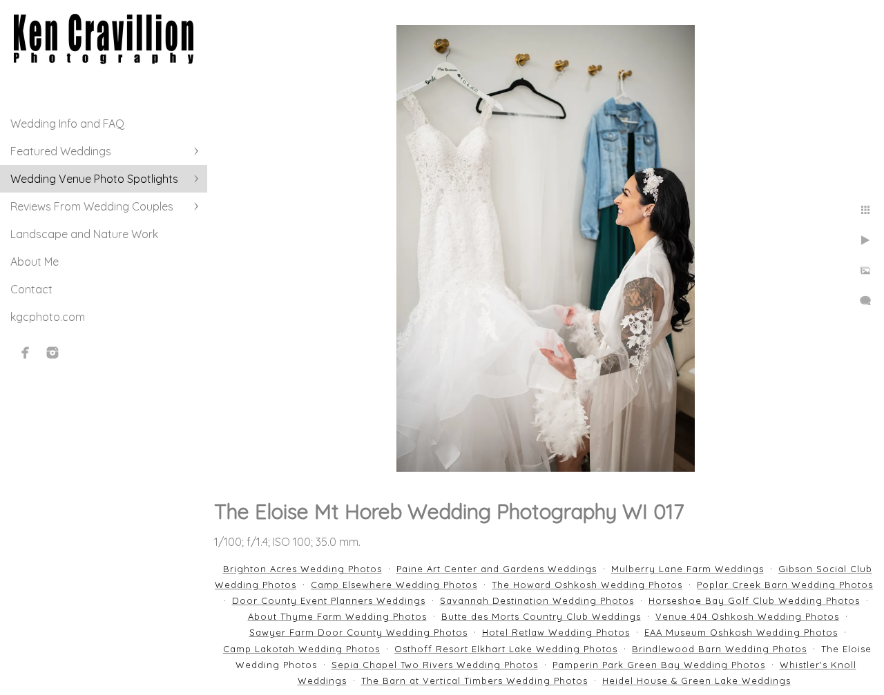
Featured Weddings (60, 151)
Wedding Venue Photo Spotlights (94, 179)
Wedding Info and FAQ (67, 123)
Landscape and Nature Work (84, 234)
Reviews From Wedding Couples (91, 206)
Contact (31, 289)
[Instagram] (52, 352)
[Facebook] (25, 352)
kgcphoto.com (47, 317)
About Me (34, 261)
